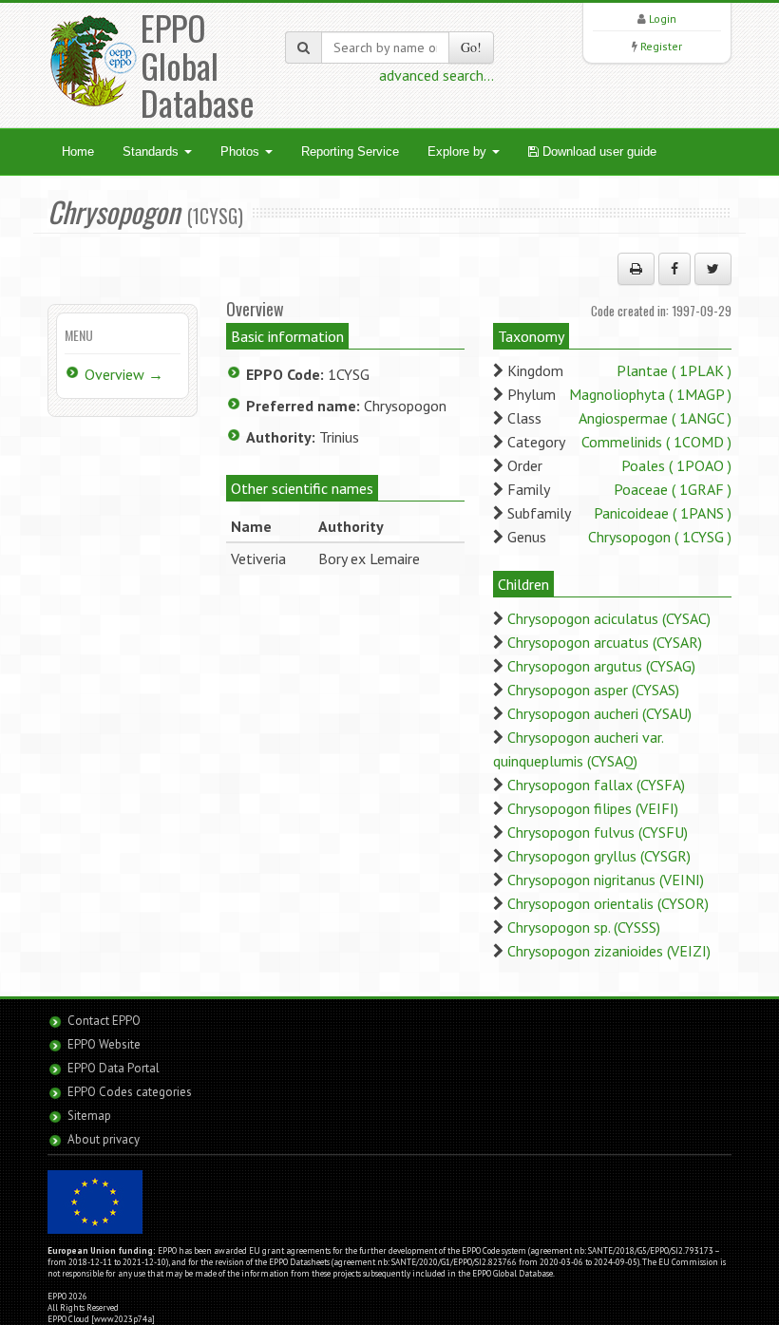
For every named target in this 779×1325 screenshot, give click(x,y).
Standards (152, 151)
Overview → (124, 374)
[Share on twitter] (713, 269)
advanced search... (436, 75)
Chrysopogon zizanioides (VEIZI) (609, 950)
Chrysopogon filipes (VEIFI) (592, 808)
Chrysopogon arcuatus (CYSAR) (604, 642)
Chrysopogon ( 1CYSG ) (660, 536)
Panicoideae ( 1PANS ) (663, 512)
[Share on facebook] (674, 269)
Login (662, 18)
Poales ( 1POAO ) (676, 465)
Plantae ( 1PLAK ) (674, 370)
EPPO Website (104, 1044)
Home (78, 151)
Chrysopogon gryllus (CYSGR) (599, 855)
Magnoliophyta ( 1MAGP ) (650, 394)
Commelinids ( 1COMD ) (656, 441)
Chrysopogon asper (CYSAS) (593, 689)
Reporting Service (350, 151)
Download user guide (597, 151)
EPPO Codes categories (129, 1092)
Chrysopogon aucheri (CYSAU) (599, 713)
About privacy (103, 1139)
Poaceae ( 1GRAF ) (673, 489)
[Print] (636, 269)
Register (661, 46)
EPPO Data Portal (113, 1068)
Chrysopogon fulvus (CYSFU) (597, 832)
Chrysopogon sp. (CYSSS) (583, 927)
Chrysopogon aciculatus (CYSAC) (609, 618)
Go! (471, 47)
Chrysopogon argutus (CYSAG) (601, 665)
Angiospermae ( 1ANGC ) (655, 417)
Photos (241, 151)
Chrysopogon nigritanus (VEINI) (605, 879)
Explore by (459, 151)
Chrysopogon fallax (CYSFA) (596, 784)
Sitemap (89, 1115)
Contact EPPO (104, 1021)
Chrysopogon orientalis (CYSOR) (608, 903)
